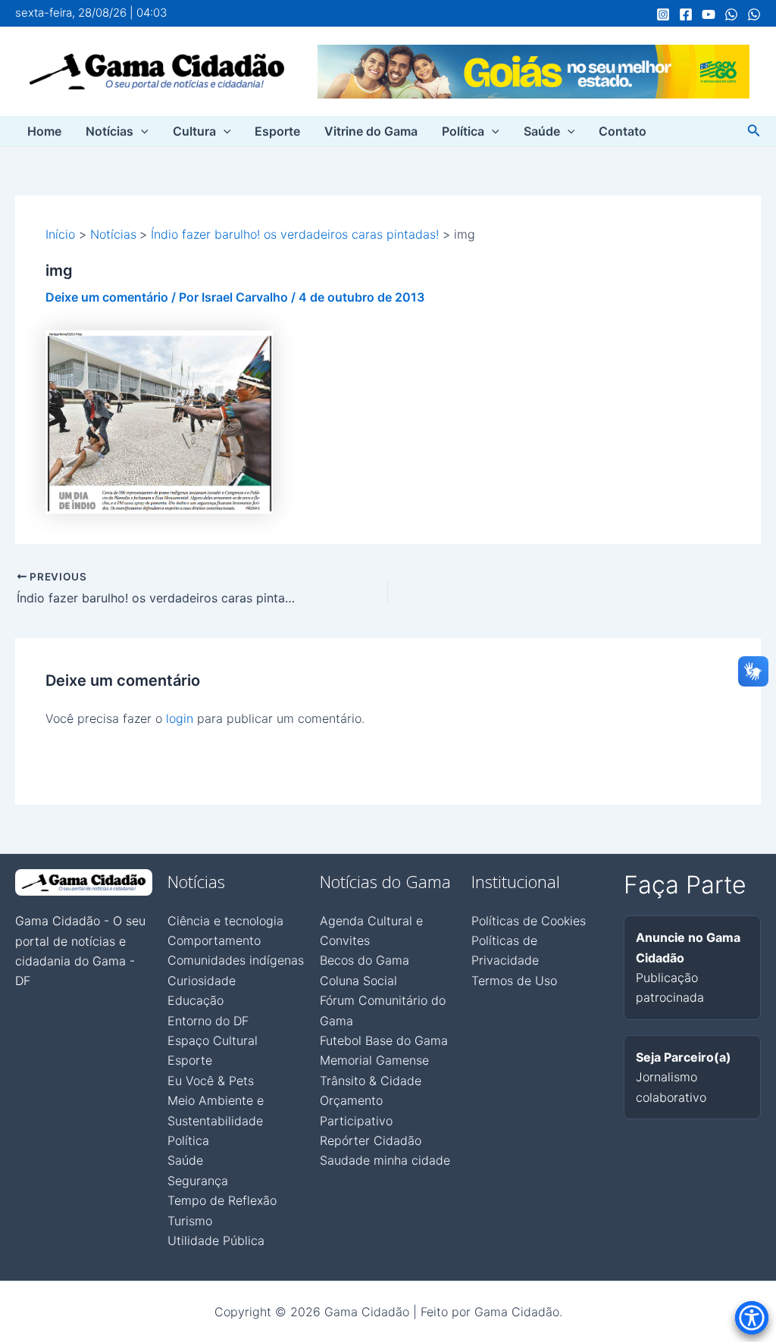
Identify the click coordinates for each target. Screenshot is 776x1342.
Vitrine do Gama (371, 131)
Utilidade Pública (215, 1240)
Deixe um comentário (106, 297)
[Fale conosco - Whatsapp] (754, 14)
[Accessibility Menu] (751, 1317)
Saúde (542, 131)
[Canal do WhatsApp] (731, 14)
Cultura (194, 131)
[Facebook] (686, 14)
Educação (195, 1000)
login (179, 718)
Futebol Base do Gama (384, 1040)
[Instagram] (663, 14)
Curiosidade (201, 980)
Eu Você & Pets (210, 1080)
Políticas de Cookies (528, 920)
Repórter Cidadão (370, 1140)
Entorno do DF (208, 1020)
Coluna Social (358, 980)
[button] (141, 131)
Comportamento (214, 940)
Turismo (189, 1220)
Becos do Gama (364, 960)
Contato (622, 131)
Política (463, 131)
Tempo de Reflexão (222, 1200)
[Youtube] (708, 14)
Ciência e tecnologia (225, 920)
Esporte (277, 131)
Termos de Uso (514, 980)
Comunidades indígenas (235, 960)
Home (44, 131)
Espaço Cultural (212, 1040)
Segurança (197, 1180)
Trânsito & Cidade (370, 1080)
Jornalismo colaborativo (683, 1077)
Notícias (109, 131)
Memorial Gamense (374, 1060)
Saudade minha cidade (385, 1160)
